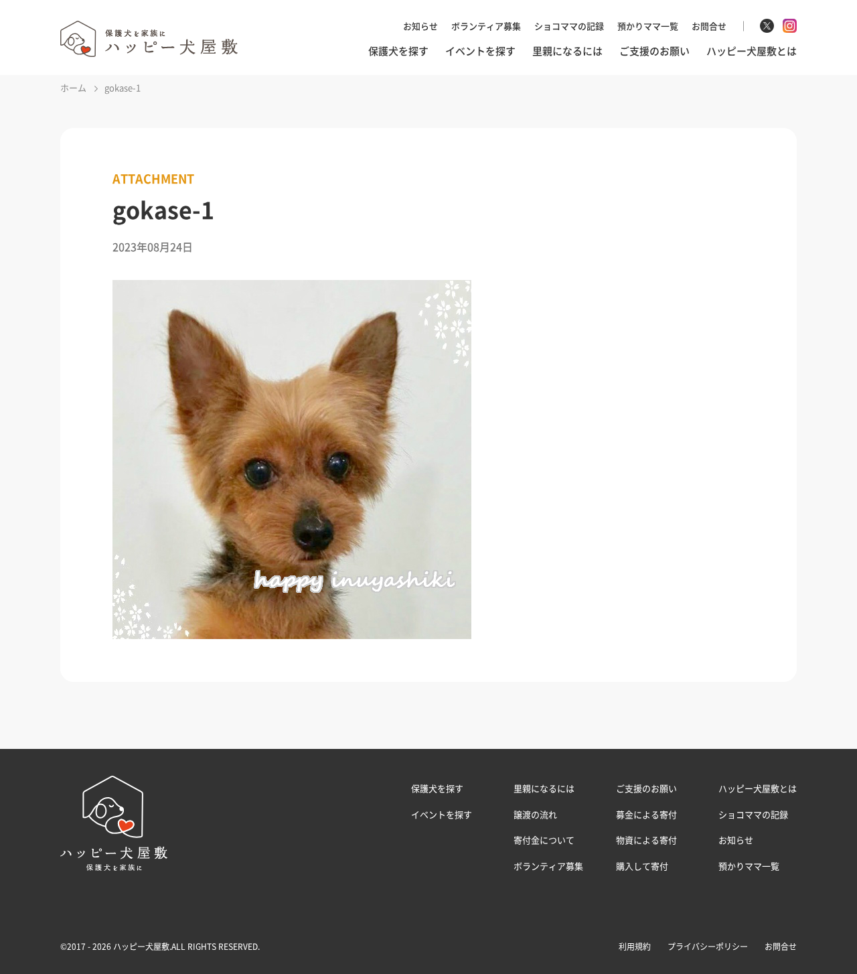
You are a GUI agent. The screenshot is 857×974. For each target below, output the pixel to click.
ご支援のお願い (654, 51)
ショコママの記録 (569, 25)
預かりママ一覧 (647, 25)
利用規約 (635, 947)
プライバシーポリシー (708, 947)
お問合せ (709, 25)
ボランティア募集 (486, 25)
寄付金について (544, 839)
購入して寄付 (642, 865)
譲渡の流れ (535, 814)
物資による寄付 (646, 839)
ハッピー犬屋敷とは (751, 51)
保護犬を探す (398, 51)
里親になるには (567, 51)
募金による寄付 (646, 814)
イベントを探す (480, 51)
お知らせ (420, 25)
